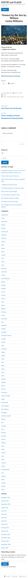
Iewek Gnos (10, 76)
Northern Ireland (6, 416)
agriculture (4, 221)
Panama (3, 419)
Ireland (3, 352)
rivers (2, 429)
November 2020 (5, 538)
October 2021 (5, 501)
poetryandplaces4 (7, 93)
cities (2, 265)
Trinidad (3, 463)
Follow (5, 564)
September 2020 (5, 544)
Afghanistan (4, 215)
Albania (3, 225)
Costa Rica (4, 272)
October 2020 (5, 541)
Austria (3, 241)
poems (11, 96)
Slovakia (3, 443)
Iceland (3, 342)
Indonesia (3, 349)
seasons (3, 439)
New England (5, 406)
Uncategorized (5, 469)
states (3, 449)
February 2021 (5, 527)
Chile (2, 258)
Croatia (3, 275)
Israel (2, 359)
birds (2, 245)
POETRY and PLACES (11, 2)
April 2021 (4, 521)
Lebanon (3, 379)
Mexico (3, 386)
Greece (3, 315)
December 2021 (5, 497)
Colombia (3, 268)
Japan (2, 365)
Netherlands (4, 402)
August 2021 (4, 507)
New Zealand (4, 409)
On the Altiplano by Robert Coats (10, 195)
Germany (3, 312)
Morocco (3, 389)
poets (18, 96)
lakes (2, 376)
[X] (2, 153)
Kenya (3, 369)
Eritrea (3, 292)
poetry (15, 96)
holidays (3, 329)
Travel (22, 96)
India (2, 345)
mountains (4, 392)
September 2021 (5, 504)
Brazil (2, 251)
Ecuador (3, 285)
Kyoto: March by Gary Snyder (9, 191)
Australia (3, 238)
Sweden (3, 453)
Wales (2, 479)
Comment (21, 144)
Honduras (3, 332)
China (2, 262)
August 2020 (4, 548)
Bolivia (3, 248)
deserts (3, 282)
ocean (8, 96)
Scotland (3, 436)
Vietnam (3, 476)
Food (2, 302)
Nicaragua (4, 412)
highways (3, 325)
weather (3, 483)
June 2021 (4, 514)
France (3, 305)
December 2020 (5, 534)
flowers (4, 95)
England (3, 288)
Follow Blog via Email (8, 552)
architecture (4, 231)
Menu (6, 9)
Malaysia (3, 382)
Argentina (4, 235)
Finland (3, 295)
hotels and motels (6, 335)
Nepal (2, 399)
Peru (2, 422)
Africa (2, 218)
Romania (3, 432)
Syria (2, 456)
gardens (3, 308)
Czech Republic (5, 278)
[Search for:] (14, 158)
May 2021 (3, 517)
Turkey (3, 466)
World (2, 489)
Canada (3, 255)
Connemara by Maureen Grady (9, 201)
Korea (2, 372)
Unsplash (17, 76)
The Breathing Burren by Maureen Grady (12, 188)
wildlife (3, 486)
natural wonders (5, 396)
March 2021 (4, 524)
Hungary (3, 339)
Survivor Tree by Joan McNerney (10, 176)
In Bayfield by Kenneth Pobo (9, 185)
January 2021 (4, 531)
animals (3, 228)
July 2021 (3, 511)
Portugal (3, 426)
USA (2, 473)
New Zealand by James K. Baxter (10, 198)
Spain (2, 446)
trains (2, 459)
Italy (2, 362)
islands (3, 355)
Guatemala (4, 319)
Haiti (2, 322)
